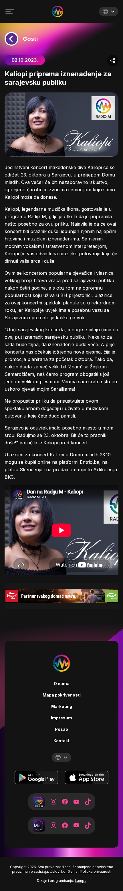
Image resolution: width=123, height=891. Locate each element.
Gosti (30, 38)
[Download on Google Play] (36, 777)
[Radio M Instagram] (53, 801)
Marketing (61, 706)
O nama (62, 683)
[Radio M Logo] (57, 11)
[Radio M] (39, 802)
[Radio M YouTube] (76, 802)
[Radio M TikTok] (88, 801)
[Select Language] (108, 11)
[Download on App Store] (86, 777)
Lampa (80, 880)
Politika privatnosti (95, 871)
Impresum (61, 717)
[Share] (112, 60)
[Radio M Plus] (39, 825)
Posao (61, 729)
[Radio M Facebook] (65, 801)
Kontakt (61, 740)
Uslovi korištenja (64, 871)
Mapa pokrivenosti (62, 695)
